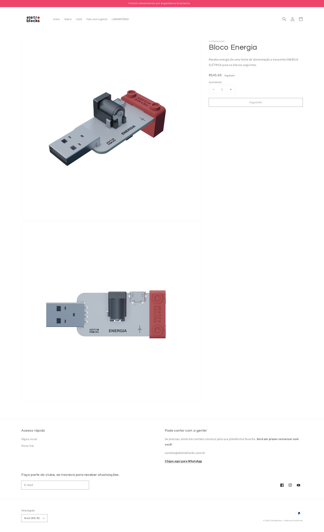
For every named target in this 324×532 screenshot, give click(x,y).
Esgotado (256, 102)
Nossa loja (27, 445)
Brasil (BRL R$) (32, 518)
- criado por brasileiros (292, 520)
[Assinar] (85, 485)
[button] (284, 19)
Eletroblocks (276, 520)
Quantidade (215, 82)
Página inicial (29, 439)
